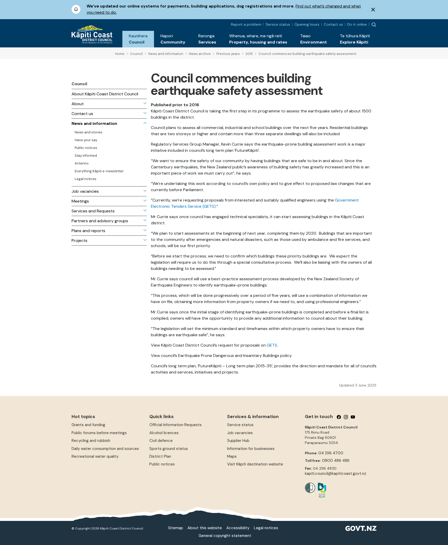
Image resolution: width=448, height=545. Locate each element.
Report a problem (246, 24)
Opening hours (307, 24)
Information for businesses (251, 448)
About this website (204, 527)
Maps (232, 456)
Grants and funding (88, 424)
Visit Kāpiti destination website (255, 464)
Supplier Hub (238, 440)
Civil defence (161, 440)
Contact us (333, 24)
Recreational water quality (95, 456)
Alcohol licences (164, 432)
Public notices (162, 464)
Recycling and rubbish (91, 440)
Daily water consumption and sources (105, 448)
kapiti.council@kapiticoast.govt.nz (335, 473)
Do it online (357, 24)
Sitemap (175, 527)
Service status (278, 24)
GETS (272, 345)
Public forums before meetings (99, 432)
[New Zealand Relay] (320, 490)
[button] (138, 39)
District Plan (160, 456)
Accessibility (237, 527)
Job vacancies (240, 432)
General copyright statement (225, 535)
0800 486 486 (335, 460)
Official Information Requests (175, 424)
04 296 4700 (330, 453)
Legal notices (266, 527)
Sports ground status (168, 448)
